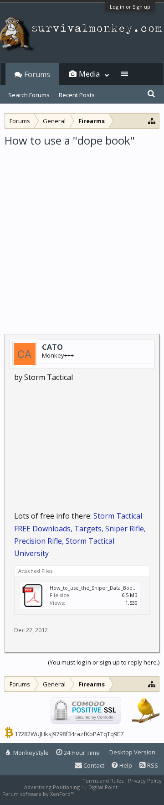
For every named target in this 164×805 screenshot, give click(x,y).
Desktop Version (132, 752)
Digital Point (103, 787)
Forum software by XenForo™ (39, 793)
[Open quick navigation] (152, 120)
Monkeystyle (30, 752)
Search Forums (29, 95)
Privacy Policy (145, 780)
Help (125, 765)
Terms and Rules (102, 780)
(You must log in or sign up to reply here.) (103, 662)
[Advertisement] (82, 234)
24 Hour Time (81, 752)
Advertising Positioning (52, 787)
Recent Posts (77, 95)
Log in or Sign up (130, 6)
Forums (37, 74)
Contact (93, 765)
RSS (152, 765)
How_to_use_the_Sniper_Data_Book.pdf (97, 587)
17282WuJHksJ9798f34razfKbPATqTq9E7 (69, 734)
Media (89, 74)
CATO (52, 347)
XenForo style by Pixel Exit (107, 793)
